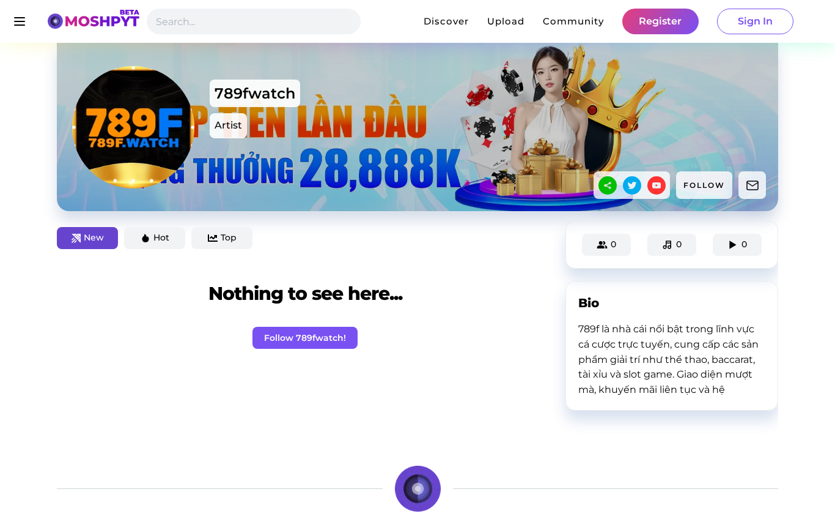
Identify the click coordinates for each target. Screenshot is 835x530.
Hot (161, 237)
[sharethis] (607, 185)
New (94, 237)
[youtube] (656, 185)
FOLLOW (704, 185)
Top (229, 237)
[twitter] (632, 185)
